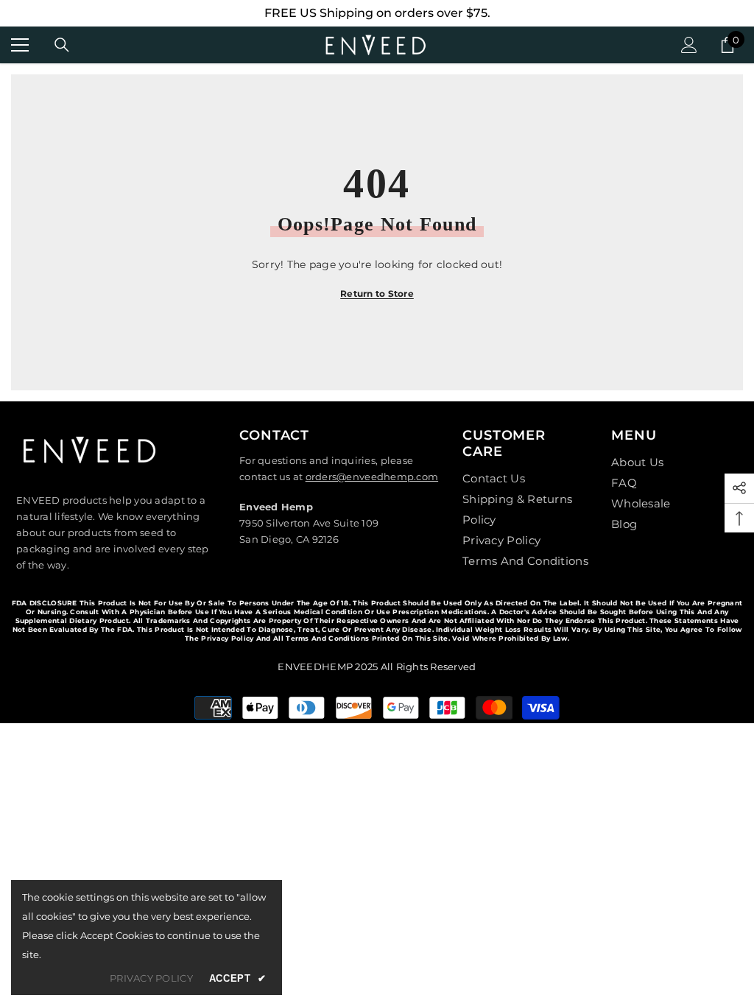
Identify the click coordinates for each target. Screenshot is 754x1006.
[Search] (62, 45)
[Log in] (689, 45)
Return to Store (377, 293)
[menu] (20, 45)
